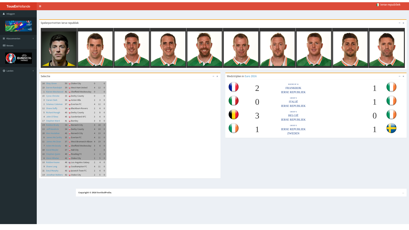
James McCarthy (54, 137)
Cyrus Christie (52, 95)
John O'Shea (52, 116)
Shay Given (51, 83)
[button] (40, 6)
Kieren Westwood (54, 91)
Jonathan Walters (54, 174)
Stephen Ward (53, 120)
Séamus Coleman (54, 104)
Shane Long (51, 166)
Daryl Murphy (52, 170)
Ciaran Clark (51, 100)
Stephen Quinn (53, 154)
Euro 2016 (251, 76)
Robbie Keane (53, 162)
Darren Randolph (54, 87)
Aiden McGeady (53, 145)
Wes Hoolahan (53, 133)
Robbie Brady (52, 124)
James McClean (53, 141)
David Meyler (52, 149)
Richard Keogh (53, 112)
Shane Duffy (51, 108)
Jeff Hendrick (52, 129)
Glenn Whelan (52, 158)
